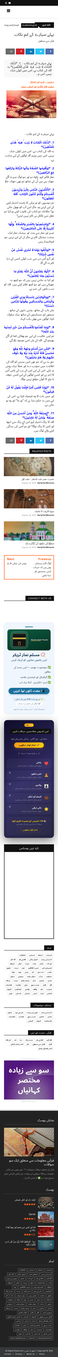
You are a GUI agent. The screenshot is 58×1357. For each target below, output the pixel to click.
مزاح (5, 25)
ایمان (41, 963)
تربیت (27, 963)
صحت (16, 980)
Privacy (18, 1354)
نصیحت (49, 989)
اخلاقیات (22, 955)
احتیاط (40, 955)
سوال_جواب (20, 1304)
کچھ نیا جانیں (41, 11)
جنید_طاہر (27, 1291)
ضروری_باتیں (47, 1312)
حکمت (49, 972)
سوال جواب (31, 976)
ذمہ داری (40, 972)
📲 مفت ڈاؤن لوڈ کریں (29, 691)
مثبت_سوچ (35, 985)
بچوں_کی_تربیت (32, 1012)
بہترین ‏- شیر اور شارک (42, 82)
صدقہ (8, 980)
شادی (50, 980)
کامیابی (49, 993)
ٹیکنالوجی (18, 989)
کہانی (35, 993)
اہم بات (49, 963)
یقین (10, 993)
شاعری (41, 980)
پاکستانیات (48, 1021)
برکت (34, 963)
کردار (42, 993)
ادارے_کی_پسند (46, 959)
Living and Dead (22, 25)
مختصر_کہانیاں (35, 1325)
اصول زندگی (33, 959)
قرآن (44, 985)
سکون (12, 976)
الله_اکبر (49, 1040)
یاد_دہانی (37, 1334)
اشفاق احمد (33, 1274)
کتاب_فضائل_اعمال (45, 1048)
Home (42, 1354)
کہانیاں (27, 993)
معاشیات (9, 985)
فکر (50, 985)
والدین (27, 989)
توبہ (23, 968)
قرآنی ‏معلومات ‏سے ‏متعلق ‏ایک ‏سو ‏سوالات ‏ (31, 1162)
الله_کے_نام (22, 959)
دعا (21, 1040)
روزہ (19, 972)
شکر (34, 980)
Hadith (32, 1338)
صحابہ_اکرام (25, 980)
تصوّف (49, 1287)
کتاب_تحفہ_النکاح (17, 1044)
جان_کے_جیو (19, 1012)
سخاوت (49, 976)
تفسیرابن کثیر (47, 968)
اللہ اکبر (13, 959)
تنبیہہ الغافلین (33, 968)
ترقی (20, 963)
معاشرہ (18, 985)
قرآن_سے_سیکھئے (46, 41)
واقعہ (35, 989)
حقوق (9, 968)
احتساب (49, 955)
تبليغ (32, 1282)
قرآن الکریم (23, 1312)
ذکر (33, 972)
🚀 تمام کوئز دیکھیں (29, 745)
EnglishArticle (45, 1338)
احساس (32, 955)
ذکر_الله (8, 1040)
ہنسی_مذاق (48, 1334)
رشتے (27, 972)
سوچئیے (21, 976)
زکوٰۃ (13, 972)
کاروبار (9, 989)
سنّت (41, 976)
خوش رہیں (32, 1295)
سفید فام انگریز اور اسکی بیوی (37, 86)
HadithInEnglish (17, 1338)
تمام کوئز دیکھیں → (29, 830)
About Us (31, 1354)
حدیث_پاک (29, 1040)
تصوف (12, 963)
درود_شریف (21, 1295)
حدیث (16, 968)
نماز (41, 989)
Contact (7, 1354)
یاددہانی (18, 993)
